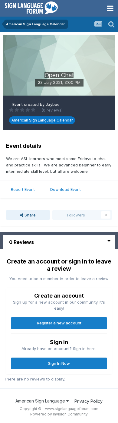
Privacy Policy (88, 401)
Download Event (65, 189)
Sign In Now (59, 363)
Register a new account (59, 322)
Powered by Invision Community (59, 414)
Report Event (23, 189)
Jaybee (53, 104)
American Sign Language (40, 400)
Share (29, 215)
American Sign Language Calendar (42, 120)
